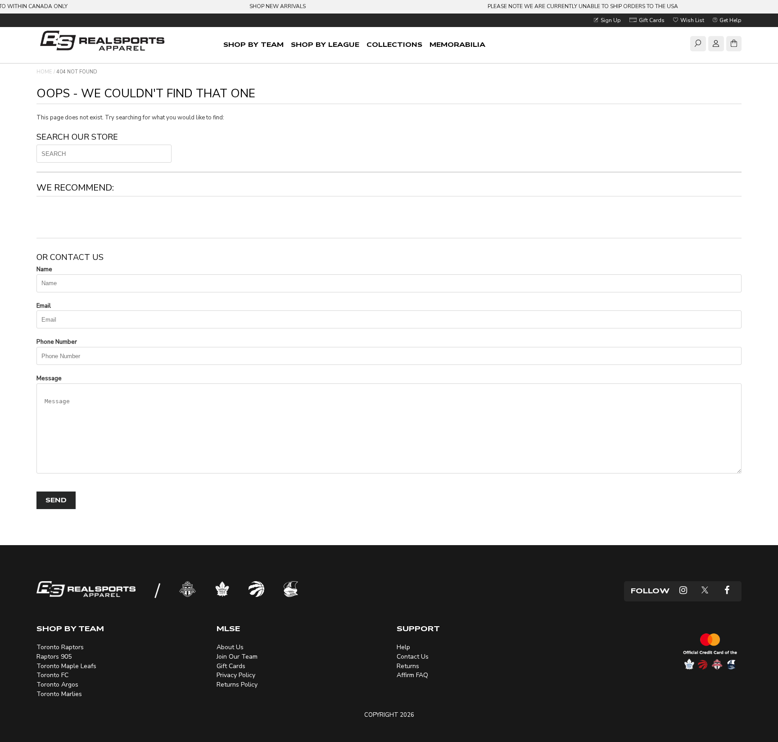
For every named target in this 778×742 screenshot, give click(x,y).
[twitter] (704, 591)
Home (44, 71)
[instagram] (683, 591)
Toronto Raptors (60, 647)
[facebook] (727, 591)
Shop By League (325, 45)
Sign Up (610, 20)
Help (403, 647)
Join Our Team (237, 656)
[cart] (734, 45)
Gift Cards (651, 20)
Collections (394, 45)
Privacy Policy (236, 675)
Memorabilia (457, 45)
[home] (104, 42)
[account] (716, 45)
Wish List (691, 20)
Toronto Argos (57, 684)
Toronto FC (52, 675)
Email (43, 306)
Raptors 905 (54, 656)
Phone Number (56, 342)
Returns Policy (237, 684)
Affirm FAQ (412, 675)
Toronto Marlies (59, 694)
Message (49, 378)
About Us (230, 647)
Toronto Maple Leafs (66, 666)
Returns (408, 666)
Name (44, 269)
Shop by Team (253, 45)
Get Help (730, 20)
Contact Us (413, 656)
